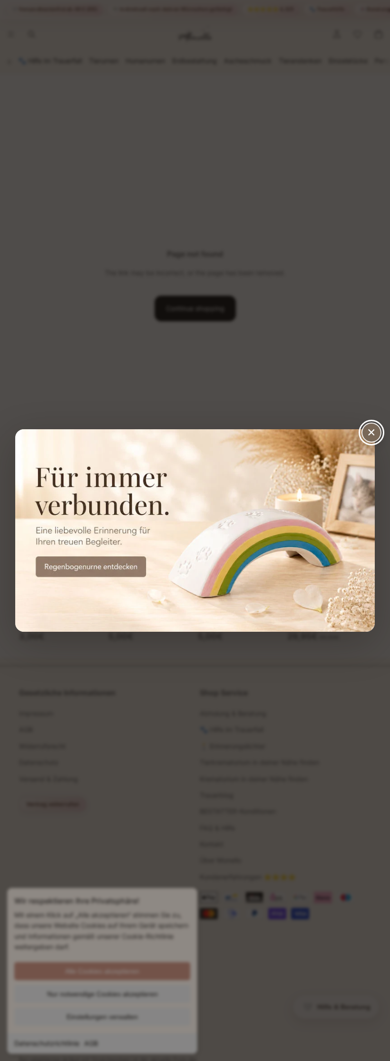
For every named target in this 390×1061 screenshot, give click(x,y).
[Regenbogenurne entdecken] (195, 530)
